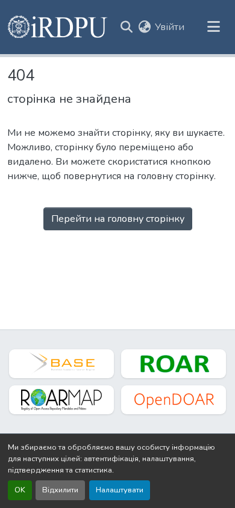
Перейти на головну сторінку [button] (117, 218)
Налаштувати (119, 490)
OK (19, 490)
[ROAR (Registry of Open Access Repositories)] (173, 363)
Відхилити (60, 490)
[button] (58, 27)
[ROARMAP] (61, 399)
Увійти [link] (169, 27)
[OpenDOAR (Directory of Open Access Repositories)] (173, 399)
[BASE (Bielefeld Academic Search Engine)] (61, 363)
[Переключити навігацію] (213, 27)
